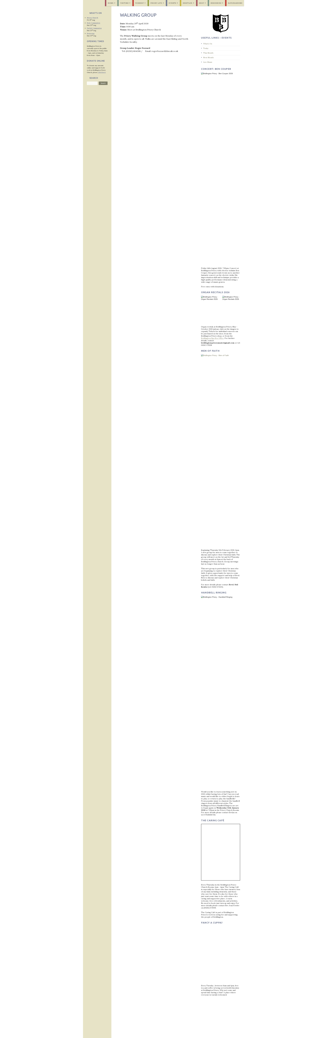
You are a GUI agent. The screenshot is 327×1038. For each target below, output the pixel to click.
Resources (216, 3)
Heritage (187, 3)
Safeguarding (235, 3)
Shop (201, 3)
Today (205, 48)
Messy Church (92, 18)
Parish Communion (94, 28)
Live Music (207, 62)
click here (102, 72)
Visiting (124, 3)
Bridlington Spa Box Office (212, 338)
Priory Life (156, 3)
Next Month (208, 57)
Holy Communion (93, 23)
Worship (139, 3)
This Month (208, 53)
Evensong (90, 33)
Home (111, 3)
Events (172, 3)
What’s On (207, 44)
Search (103, 83)
